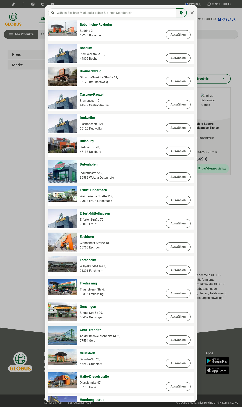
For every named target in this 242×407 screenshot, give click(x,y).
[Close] (192, 12)
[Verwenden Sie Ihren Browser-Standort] (181, 12)
